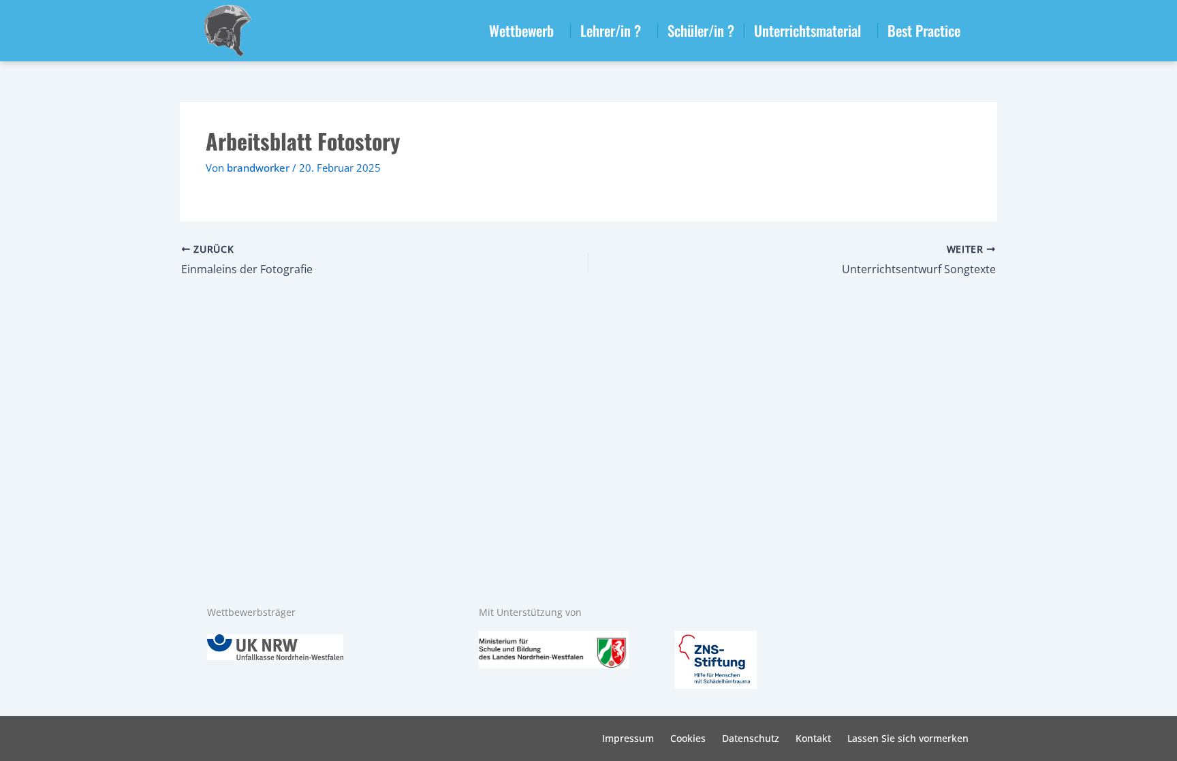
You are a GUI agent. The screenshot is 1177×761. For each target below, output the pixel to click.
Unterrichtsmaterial (807, 30)
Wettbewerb (521, 30)
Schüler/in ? (701, 30)
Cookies (688, 738)
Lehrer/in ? (610, 30)
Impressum (628, 738)
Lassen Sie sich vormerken (908, 738)
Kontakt (813, 738)
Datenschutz (750, 738)
